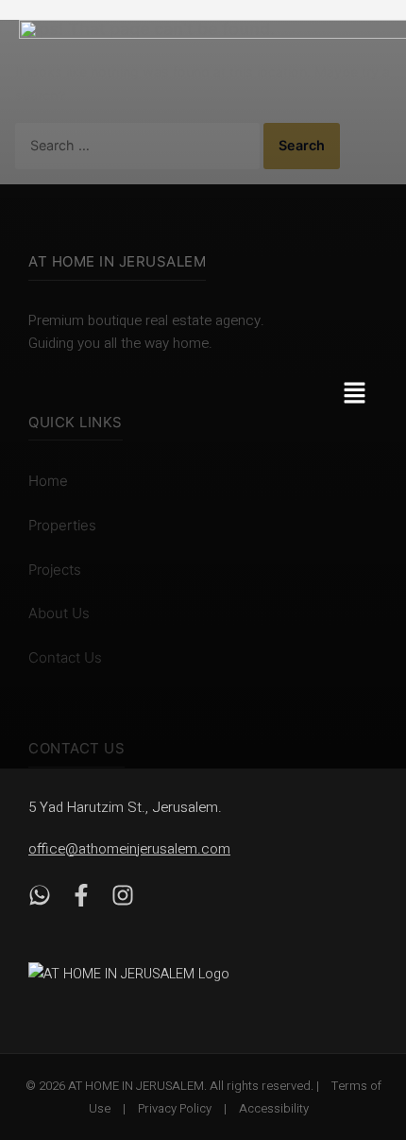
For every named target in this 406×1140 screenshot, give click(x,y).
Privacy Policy (174, 1108)
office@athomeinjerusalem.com (129, 848)
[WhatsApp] (39, 899)
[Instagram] (122, 899)
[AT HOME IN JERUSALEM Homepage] (151, 973)
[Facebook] (81, 899)
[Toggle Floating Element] (361, 1019)
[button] (365, 394)
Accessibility (274, 1108)
